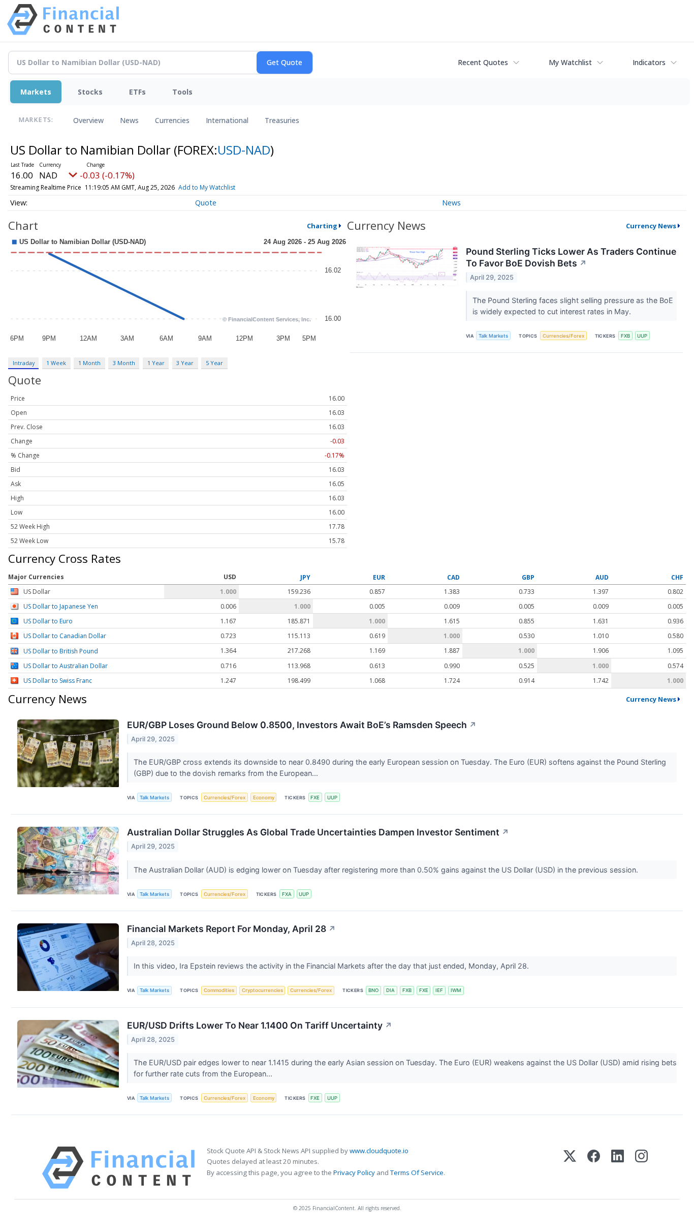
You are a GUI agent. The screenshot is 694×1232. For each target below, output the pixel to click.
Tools (182, 92)
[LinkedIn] (617, 1168)
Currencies (172, 120)
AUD (602, 577)
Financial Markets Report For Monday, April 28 (231, 928)
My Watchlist (570, 62)
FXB (625, 336)
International (227, 120)
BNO (373, 990)
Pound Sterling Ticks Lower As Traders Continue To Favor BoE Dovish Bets (571, 257)
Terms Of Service (417, 1172)
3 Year (185, 363)
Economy (263, 797)
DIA (390, 990)
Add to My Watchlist (206, 187)
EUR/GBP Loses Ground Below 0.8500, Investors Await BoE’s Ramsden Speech (302, 724)
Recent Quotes (483, 62)
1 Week (56, 363)
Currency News (651, 225)
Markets (35, 92)
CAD (453, 577)
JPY (305, 577)
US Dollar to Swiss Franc (57, 681)
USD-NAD (243, 149)
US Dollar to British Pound (60, 651)
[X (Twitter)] (569, 1168)
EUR (379, 577)
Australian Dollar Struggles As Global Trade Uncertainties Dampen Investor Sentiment (318, 832)
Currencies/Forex (563, 336)
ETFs (137, 92)
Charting (322, 225)
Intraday (24, 363)
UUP (642, 336)
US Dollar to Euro (48, 621)
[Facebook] (593, 1168)
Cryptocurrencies (262, 990)
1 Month (89, 363)
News (129, 120)
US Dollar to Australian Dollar (65, 666)
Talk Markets (493, 336)
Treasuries (282, 120)
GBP (528, 577)
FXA (287, 894)
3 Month (124, 363)
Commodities (219, 990)
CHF (677, 577)
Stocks (90, 92)
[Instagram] (641, 1168)
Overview (88, 120)
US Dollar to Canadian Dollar (64, 636)
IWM (456, 990)
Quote (205, 202)
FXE (315, 797)
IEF (439, 990)
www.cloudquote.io (379, 1150)
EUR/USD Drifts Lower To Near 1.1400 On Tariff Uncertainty (259, 1025)
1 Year (156, 363)
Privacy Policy (354, 1172)
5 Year (214, 363)
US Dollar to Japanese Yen (60, 606)
